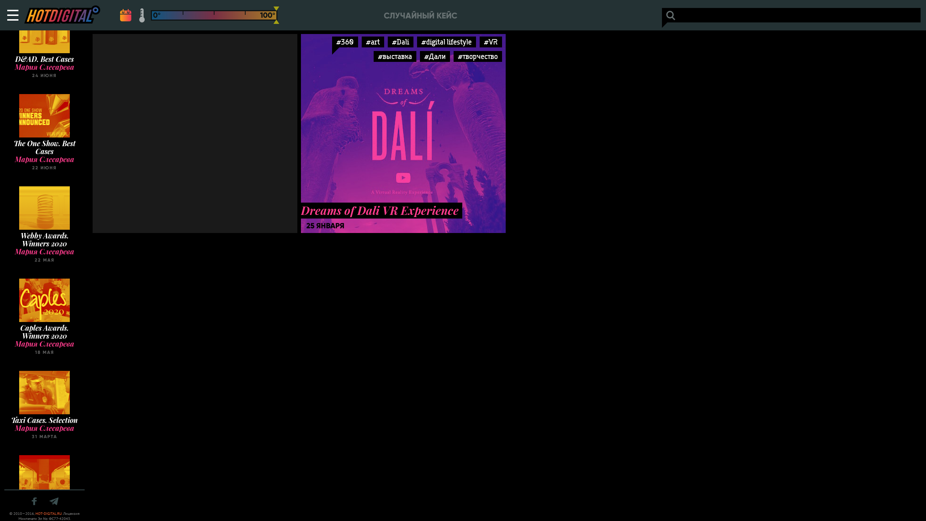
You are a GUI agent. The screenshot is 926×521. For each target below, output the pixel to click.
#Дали (435, 56)
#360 (345, 42)
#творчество (478, 56)
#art (373, 42)
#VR (491, 42)
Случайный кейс (420, 15)
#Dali (400, 42)
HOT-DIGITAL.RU (48, 513)
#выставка (395, 56)
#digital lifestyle (446, 42)
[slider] (276, 15)
